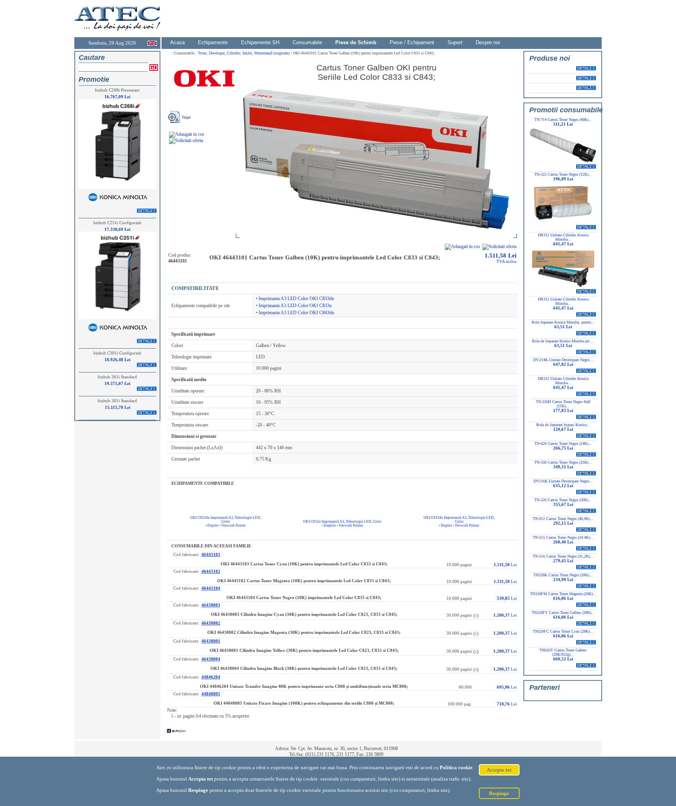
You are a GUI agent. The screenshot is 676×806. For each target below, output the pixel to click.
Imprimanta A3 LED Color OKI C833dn (296, 298)
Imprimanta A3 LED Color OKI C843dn (296, 312)
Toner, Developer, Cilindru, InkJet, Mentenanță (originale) (244, 53)
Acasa (177, 42)
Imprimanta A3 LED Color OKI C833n (295, 305)
